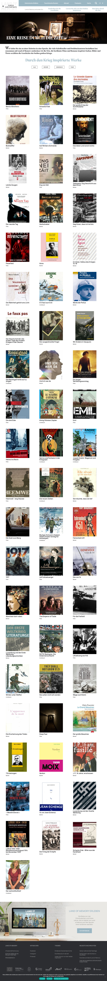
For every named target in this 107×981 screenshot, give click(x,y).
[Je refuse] (105, 977)
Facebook (33, 951)
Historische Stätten (31, 3)
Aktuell (66, 3)
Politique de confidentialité (61, 978)
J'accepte (42, 978)
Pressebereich (10, 957)
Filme (72, 67)
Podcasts (78, 3)
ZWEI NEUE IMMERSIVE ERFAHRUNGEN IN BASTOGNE (90, 961)
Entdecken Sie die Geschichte (54, 9)
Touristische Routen (51, 3)
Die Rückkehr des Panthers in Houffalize (88, 954)
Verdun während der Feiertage (88, 951)
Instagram (33, 953)
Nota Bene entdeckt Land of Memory (90, 957)
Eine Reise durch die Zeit (98, 9)
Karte (89, 3)
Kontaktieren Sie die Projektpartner (11, 954)
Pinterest (32, 956)
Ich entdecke (84, 931)
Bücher (46, 67)
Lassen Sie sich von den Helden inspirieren (77, 9)
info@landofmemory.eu (12, 951)
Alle (34, 67)
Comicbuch (59, 67)
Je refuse (49, 978)
